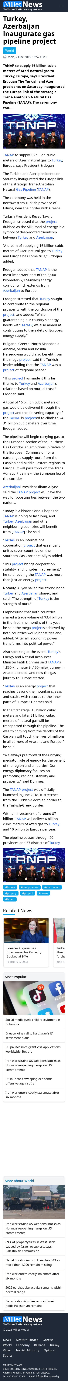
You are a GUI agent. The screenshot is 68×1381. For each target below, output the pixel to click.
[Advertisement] (34, 1138)
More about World (19, 1181)
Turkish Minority (27, 1350)
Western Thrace (26, 1340)
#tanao (43, 893)
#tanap (9, 899)
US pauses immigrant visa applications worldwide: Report (33, 1049)
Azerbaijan (44, 237)
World (7, 1345)
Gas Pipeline (26, 189)
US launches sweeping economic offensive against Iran (28, 1081)
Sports (7, 1355)
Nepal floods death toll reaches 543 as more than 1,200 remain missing (32, 1262)
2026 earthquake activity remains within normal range (34, 1289)
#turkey (10, 887)
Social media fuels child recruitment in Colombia (32, 1022)
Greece (48, 1340)
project (51, 221)
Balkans (39, 1345)
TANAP (8, 155)
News (7, 1340)
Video (7, 1350)
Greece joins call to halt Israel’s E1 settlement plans (29, 1035)
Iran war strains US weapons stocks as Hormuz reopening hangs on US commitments (33, 1065)
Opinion (49, 1350)
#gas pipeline (29, 887)
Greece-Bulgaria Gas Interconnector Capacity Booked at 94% (24, 952)
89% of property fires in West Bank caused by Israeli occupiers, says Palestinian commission (30, 1246)
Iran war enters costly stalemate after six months (32, 1094)
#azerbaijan (52, 887)
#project (27, 893)
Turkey (57, 160)
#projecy (10, 893)
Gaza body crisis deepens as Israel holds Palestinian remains (29, 1303)
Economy (22, 1345)
